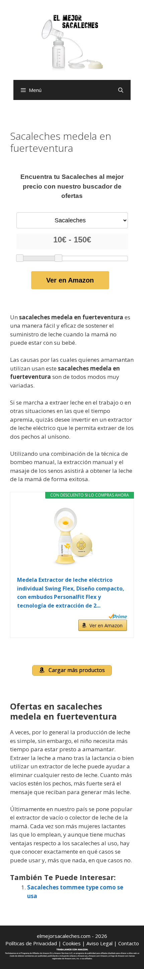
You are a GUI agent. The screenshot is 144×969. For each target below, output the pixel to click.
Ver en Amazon (70, 280)
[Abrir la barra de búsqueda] (121, 90)
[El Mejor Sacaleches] (72, 42)
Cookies (72, 943)
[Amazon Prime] (118, 616)
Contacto (128, 943)
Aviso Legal (99, 943)
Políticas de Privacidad (31, 943)
